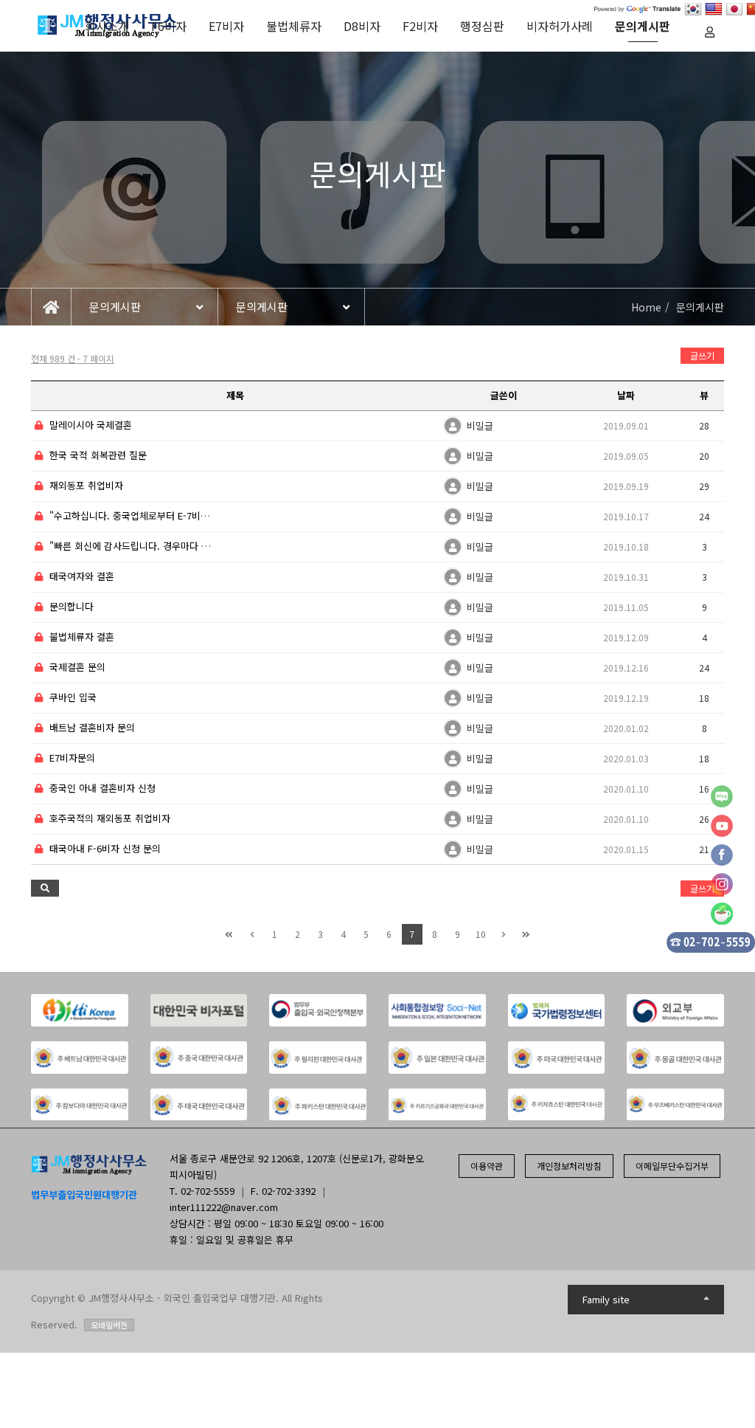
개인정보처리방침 (569, 1165)
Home (646, 307)
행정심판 (482, 26)
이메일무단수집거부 (672, 1165)
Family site (606, 1299)
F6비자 (169, 26)
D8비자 (362, 26)
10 (481, 934)
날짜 (626, 395)
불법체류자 (293, 26)
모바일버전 (109, 1325)
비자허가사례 (559, 26)
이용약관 (486, 1165)
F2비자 (420, 26)
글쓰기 (702, 355)
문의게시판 (642, 26)
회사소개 (107, 26)
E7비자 (226, 26)
